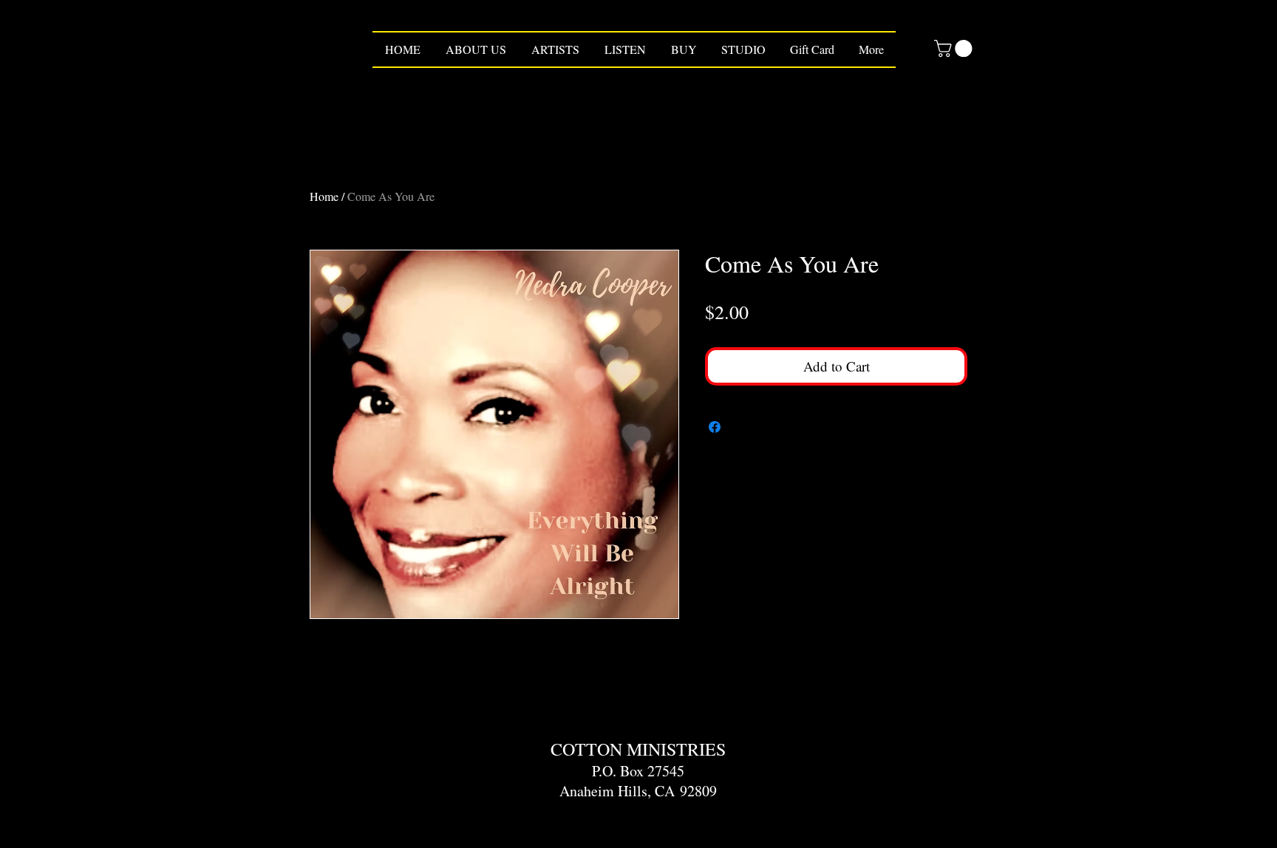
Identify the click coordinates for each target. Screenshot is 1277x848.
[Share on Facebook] (714, 427)
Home (324, 196)
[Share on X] (743, 427)
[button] (955, 48)
